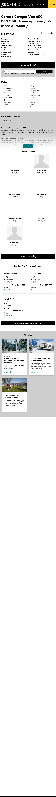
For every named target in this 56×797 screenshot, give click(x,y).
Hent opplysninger (44, 71)
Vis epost (14, 175)
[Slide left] (4, 11)
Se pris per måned (48, 33)
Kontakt (52, 4)
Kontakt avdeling (28, 256)
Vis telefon (14, 174)
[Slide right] (52, 11)
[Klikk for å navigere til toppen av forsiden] (11, 5)
